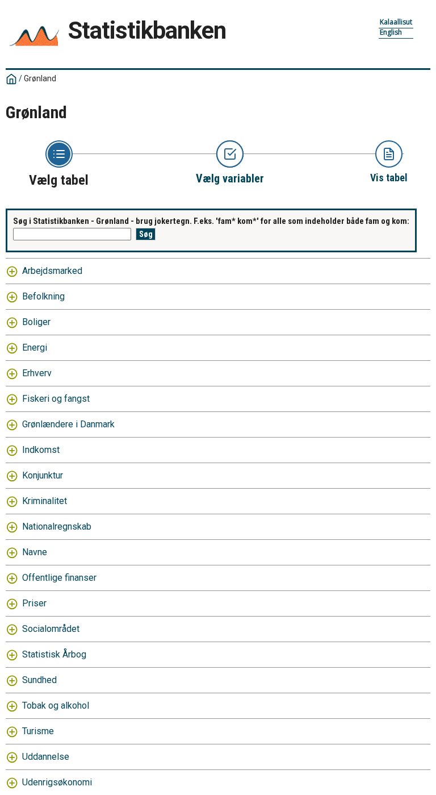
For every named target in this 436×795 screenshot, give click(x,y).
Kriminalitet (44, 501)
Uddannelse (45, 756)
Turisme (38, 731)
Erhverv (37, 373)
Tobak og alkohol (55, 705)
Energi (34, 347)
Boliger (36, 322)
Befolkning (43, 296)
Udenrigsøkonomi (57, 782)
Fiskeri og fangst (56, 398)
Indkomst (41, 449)
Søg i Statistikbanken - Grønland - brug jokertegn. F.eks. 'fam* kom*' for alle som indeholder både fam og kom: (211, 221)
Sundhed (39, 680)
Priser (34, 603)
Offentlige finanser (59, 577)
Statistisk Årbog (54, 654)
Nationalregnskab (56, 526)
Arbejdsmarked (52, 270)
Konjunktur (42, 475)
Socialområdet (50, 628)
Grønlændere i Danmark (68, 424)
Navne (34, 552)
